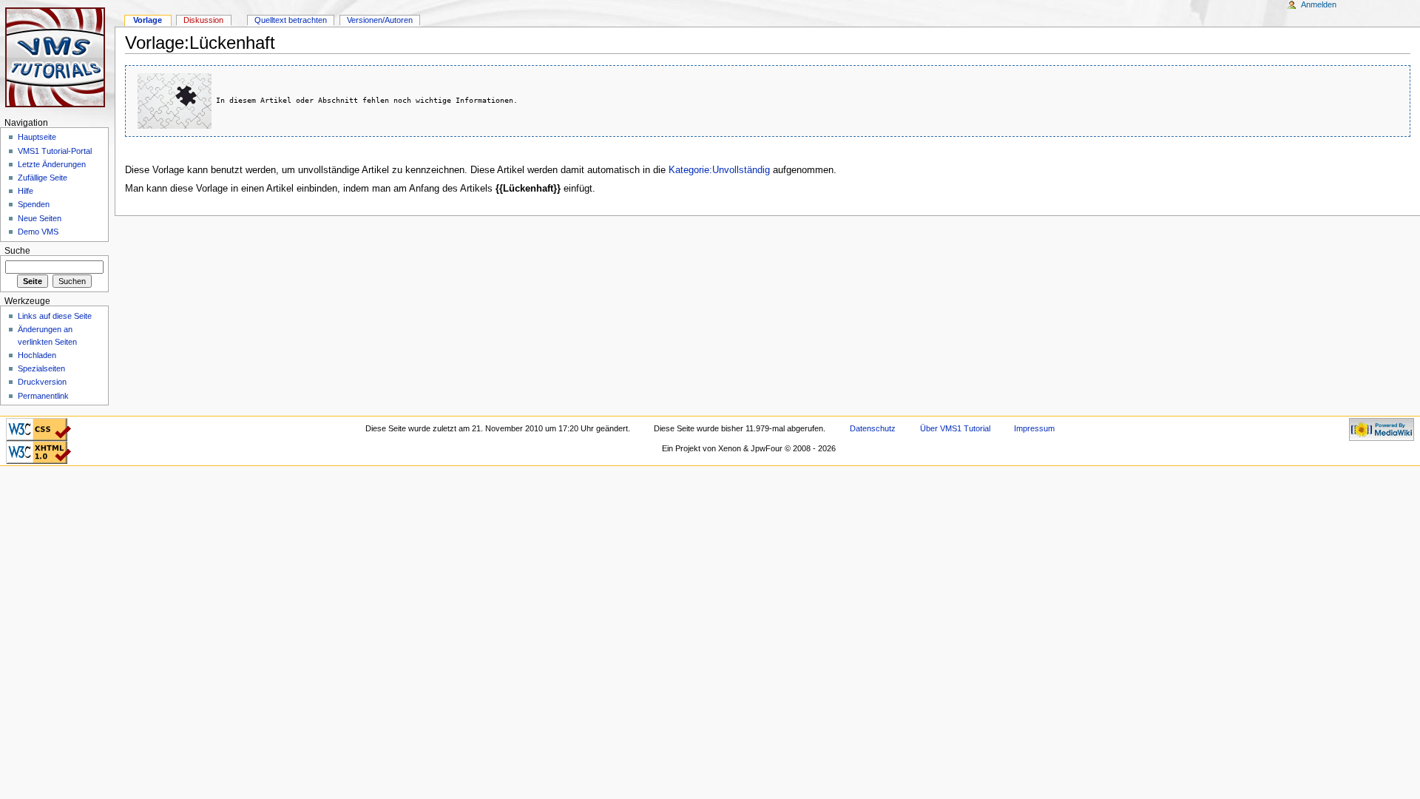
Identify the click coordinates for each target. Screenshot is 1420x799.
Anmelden (1318, 4)
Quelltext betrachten (290, 20)
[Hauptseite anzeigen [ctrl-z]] (57, 57)
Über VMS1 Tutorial (955, 428)
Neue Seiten (39, 218)
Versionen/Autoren (380, 20)
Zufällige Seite (42, 177)
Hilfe (25, 190)
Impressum (1034, 428)
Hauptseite (37, 136)
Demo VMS (38, 231)
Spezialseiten (41, 368)
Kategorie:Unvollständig (719, 170)
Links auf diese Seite (55, 315)
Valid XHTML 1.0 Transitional (38, 450)
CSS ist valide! (38, 422)
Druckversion (42, 381)
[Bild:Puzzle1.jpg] (175, 99)
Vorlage (147, 20)
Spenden (34, 204)
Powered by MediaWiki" (1381, 427)
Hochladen (37, 355)
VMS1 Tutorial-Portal (55, 150)
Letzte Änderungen (52, 164)
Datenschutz (873, 428)
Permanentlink (43, 395)
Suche (17, 250)
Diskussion (203, 20)
